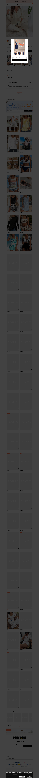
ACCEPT (22, 776)
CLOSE (30, 776)
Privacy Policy (15, 774)
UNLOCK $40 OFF (19, 60)
